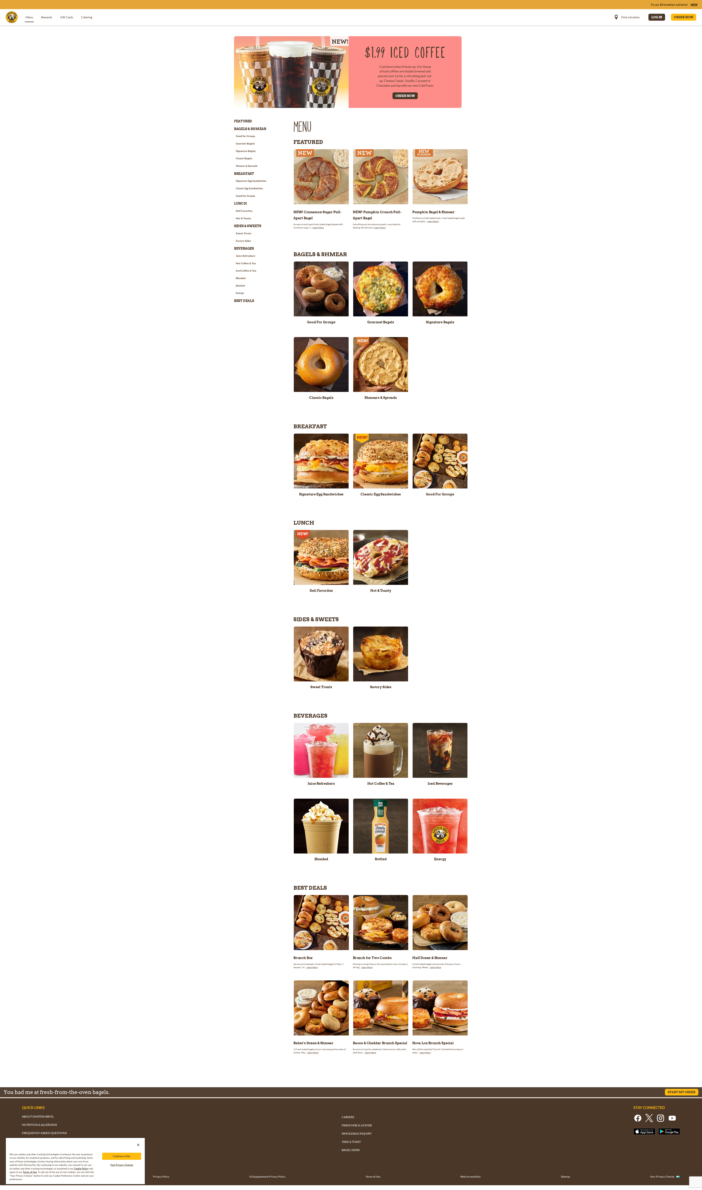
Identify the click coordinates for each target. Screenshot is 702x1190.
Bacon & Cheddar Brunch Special (380, 1043)
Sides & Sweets (247, 226)
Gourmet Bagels (380, 322)
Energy (440, 859)
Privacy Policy (161, 1176)
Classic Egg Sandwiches (381, 494)
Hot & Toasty (380, 591)
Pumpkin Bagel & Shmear (433, 212)
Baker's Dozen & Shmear (313, 1043)
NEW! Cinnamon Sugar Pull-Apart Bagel (317, 215)
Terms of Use (373, 1176)
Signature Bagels (440, 322)
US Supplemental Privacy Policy (267, 1176)
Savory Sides (380, 687)
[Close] (138, 1145)
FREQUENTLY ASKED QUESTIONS (44, 1133)
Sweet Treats (321, 687)
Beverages (244, 248)
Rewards (46, 17)
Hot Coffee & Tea (380, 783)
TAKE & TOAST (351, 1141)
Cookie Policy (81, 1168)
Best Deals (244, 301)
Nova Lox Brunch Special (433, 1043)
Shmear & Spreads (246, 165)
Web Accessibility (470, 1176)
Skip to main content (22, 3)
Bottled (381, 859)
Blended (321, 859)
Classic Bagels (321, 398)
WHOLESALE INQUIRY (357, 1133)
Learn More (318, 227)
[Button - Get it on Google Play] (669, 1131)
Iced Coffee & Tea (246, 270)
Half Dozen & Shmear (430, 958)
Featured (243, 121)
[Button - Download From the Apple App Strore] (644, 1131)
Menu (29, 17)
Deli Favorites (321, 591)
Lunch (240, 203)
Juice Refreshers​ (321, 783)
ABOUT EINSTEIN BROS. (38, 1116)
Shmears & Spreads (381, 398)
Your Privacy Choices (662, 1176)
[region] (75, 1161)
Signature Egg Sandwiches (321, 494)
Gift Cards (66, 17)
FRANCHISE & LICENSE (357, 1125)
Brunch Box (303, 958)
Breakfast (244, 174)
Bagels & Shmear (250, 129)
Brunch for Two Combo (372, 958)
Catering (86, 17)
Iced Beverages (440, 783)
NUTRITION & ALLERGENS (39, 1124)
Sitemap (565, 1176)
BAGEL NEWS (351, 1150)
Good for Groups (321, 322)
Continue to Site (121, 1156)
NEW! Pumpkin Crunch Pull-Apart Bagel (377, 215)
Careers (348, 1117)
